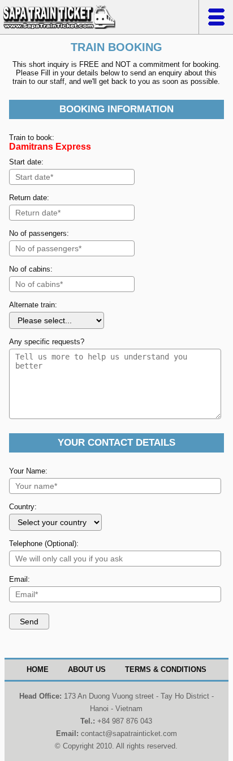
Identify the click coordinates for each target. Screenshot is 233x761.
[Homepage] (59, 28)
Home (38, 669)
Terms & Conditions (165, 669)
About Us (87, 669)
